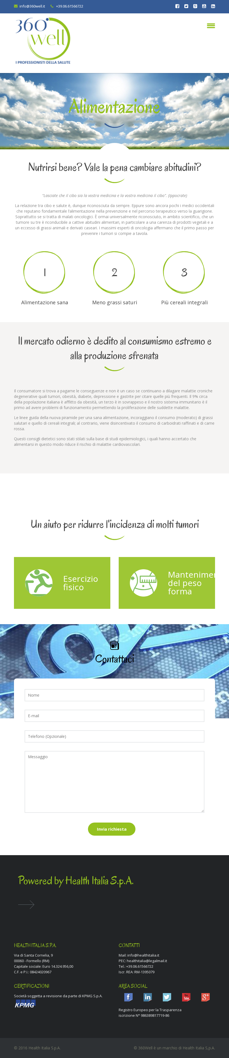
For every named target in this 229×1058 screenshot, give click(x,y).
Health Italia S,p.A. (199, 1047)
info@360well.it (32, 6)
